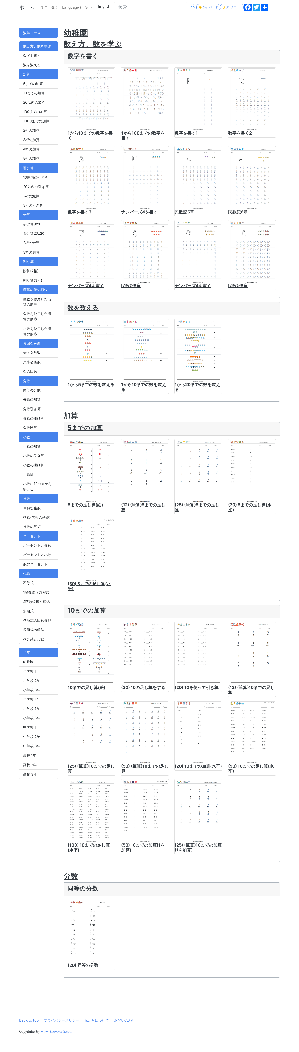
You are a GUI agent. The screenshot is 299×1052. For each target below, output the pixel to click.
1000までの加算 (36, 121)
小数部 (28, 474)
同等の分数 (32, 390)
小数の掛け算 (33, 465)
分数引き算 (32, 409)
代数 (26, 573)
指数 (26, 498)
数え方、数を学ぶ (37, 46)
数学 (54, 7)
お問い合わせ (124, 1020)
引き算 (28, 168)
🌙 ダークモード (232, 7)
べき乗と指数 (33, 639)
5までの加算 (33, 83)
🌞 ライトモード (208, 7)
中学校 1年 (31, 727)
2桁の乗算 (31, 243)
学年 (44, 7)
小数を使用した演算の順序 (37, 331)
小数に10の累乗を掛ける (37, 486)
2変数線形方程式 (36, 601)
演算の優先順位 (35, 289)
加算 (26, 74)
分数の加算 (32, 399)
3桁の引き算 (33, 205)
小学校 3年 (31, 690)
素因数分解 (32, 343)
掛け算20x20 (33, 233)
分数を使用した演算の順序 (37, 316)
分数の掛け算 (33, 418)
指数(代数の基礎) (36, 517)
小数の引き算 (33, 455)
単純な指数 (32, 508)
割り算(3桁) (32, 280)
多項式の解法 (33, 629)
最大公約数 (32, 353)
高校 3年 (30, 774)
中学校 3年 (31, 746)
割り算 (28, 261)
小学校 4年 (31, 699)
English (104, 6)
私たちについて (96, 1020)
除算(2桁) (31, 271)
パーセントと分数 (37, 545)
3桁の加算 (31, 140)
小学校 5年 (31, 708)
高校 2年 (30, 765)
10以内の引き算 (35, 177)
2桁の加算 (31, 130)
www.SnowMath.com (56, 1031)
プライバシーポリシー (61, 1020)
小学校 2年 (31, 680)
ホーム (27, 7)
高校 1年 (29, 755)
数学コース (32, 33)
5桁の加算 (31, 158)
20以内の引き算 (36, 186)
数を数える (32, 65)
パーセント (32, 536)
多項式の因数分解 (37, 620)
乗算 (26, 215)
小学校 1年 (31, 671)
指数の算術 (32, 526)
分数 (26, 381)
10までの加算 (34, 93)
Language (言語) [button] (76, 7)
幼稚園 (28, 661)
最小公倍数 (32, 362)
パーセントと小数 (37, 555)
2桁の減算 (31, 196)
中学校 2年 (31, 736)
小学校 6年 (31, 718)
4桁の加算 (31, 149)
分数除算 (30, 427)
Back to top (29, 1020)
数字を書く (32, 55)
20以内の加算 (34, 102)
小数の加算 (32, 446)
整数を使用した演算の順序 (37, 302)
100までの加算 (35, 112)
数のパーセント (35, 564)
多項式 (28, 611)
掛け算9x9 (31, 224)
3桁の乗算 (31, 252)
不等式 (28, 583)
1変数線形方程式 (36, 592)
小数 (26, 437)
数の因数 (30, 371)
